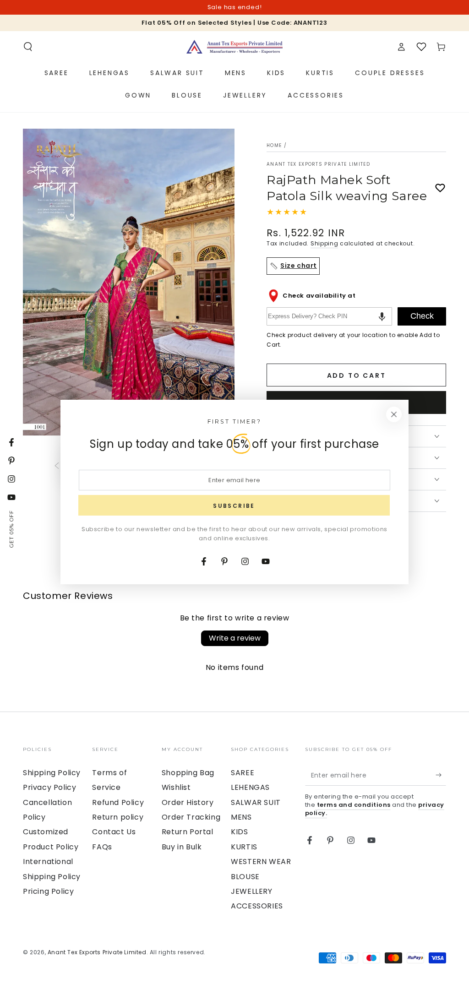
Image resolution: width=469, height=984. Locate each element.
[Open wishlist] (421, 47)
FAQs (102, 847)
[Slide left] (57, 466)
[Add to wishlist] (440, 188)
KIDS (239, 831)
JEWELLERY (251, 891)
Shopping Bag (188, 772)
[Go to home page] (234, 47)
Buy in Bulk (182, 847)
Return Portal (187, 831)
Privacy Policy (49, 787)
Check (422, 316)
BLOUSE (245, 876)
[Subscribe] (441, 775)
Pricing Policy (48, 891)
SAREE (242, 772)
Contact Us (114, 831)
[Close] (394, 414)
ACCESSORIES (257, 906)
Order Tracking (191, 817)
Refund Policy (118, 802)
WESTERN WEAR (261, 861)
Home (274, 145)
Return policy (117, 817)
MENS (241, 817)
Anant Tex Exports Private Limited (318, 164)
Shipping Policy (52, 772)
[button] (28, 47)
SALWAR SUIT (256, 802)
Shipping (324, 243)
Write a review (235, 638)
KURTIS (244, 847)
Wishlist (176, 787)
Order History (188, 802)
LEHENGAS (250, 787)
